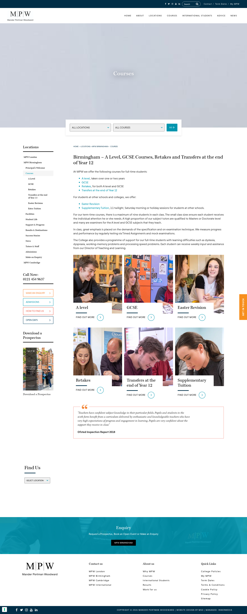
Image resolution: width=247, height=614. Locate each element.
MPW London (30, 157)
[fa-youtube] (176, 4)
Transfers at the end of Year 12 (37, 196)
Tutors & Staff (32, 246)
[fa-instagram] (172, 4)
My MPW (235, 4)
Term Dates (221, 4)
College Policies (211, 571)
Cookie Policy (209, 589)
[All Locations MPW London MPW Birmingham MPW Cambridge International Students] (90, 127)
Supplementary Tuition (95, 208)
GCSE (31, 184)
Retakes (32, 189)
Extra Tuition (34, 208)
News (234, 15)
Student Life (31, 219)
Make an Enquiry (34, 257)
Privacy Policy (209, 594)
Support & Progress (35, 224)
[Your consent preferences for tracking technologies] (4, 609)
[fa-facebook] (165, 4)
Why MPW (149, 571)
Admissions (31, 251)
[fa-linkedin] (179, 4)
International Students (197, 15)
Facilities (30, 214)
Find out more (85, 317)
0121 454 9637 (33, 279)
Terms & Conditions (213, 585)
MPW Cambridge (32, 262)
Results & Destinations (36, 230)
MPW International (100, 585)
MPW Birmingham (33, 162)
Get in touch (243, 307)
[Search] (197, 4)
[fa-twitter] (169, 4)
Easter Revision (35, 203)
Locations (155, 15)
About (140, 15)
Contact (208, 4)
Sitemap (206, 598)
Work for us (150, 589)
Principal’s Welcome (35, 168)
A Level (31, 178)
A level (86, 178)
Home (127, 15)
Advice (221, 15)
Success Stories (33, 235)
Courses (172, 15)
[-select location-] (37, 480)
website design (186, 610)
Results (147, 585)
